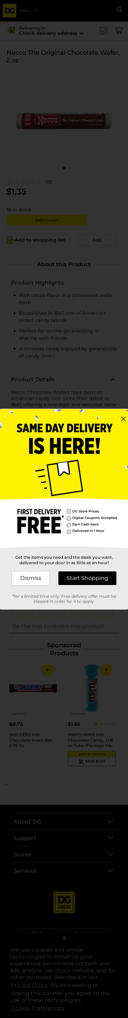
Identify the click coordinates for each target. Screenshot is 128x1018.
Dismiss (30, 578)
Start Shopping (87, 578)
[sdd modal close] (123, 419)
